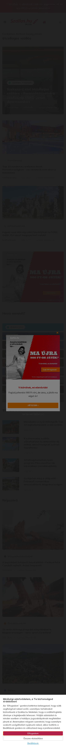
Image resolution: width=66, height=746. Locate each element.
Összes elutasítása (33, 738)
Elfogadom (33, 733)
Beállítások (33, 743)
